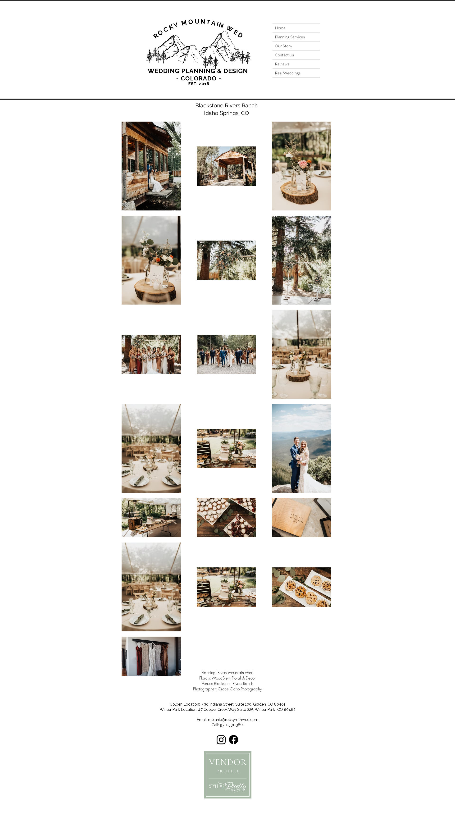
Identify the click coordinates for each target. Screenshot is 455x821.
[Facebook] (234, 740)
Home (280, 27)
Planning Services (290, 36)
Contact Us (284, 54)
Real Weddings (287, 72)
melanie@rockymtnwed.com (233, 719)
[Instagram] (221, 740)
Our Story (283, 45)
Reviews (282, 63)
